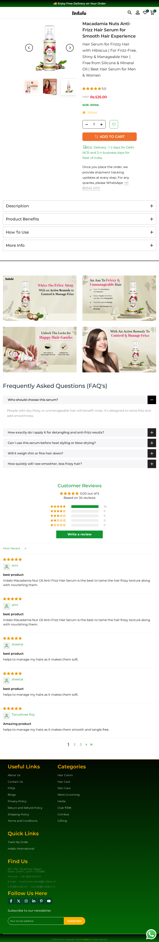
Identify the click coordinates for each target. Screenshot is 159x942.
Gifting (62, 821)
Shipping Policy (18, 814)
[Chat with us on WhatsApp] (151, 934)
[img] (12, 559)
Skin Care (64, 788)
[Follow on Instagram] (26, 901)
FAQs (11, 788)
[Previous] (29, 48)
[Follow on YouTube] (49, 901)
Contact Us (15, 781)
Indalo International (21, 848)
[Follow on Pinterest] (41, 901)
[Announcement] (79, 3)
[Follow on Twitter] (18, 901)
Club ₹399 (64, 808)
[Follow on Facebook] (11, 901)
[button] (92, 88)
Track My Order (18, 842)
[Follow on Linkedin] (33, 901)
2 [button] (74, 744)
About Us (14, 775)
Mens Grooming (69, 794)
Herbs (62, 801)
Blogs (12, 794)
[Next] (70, 48)
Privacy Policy (17, 801)
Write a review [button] (79, 534)
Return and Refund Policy (25, 808)
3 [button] (81, 744)
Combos (63, 814)
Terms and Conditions (22, 821)
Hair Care (64, 781)
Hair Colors (65, 775)
